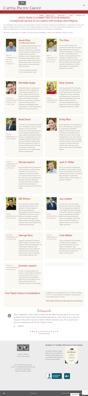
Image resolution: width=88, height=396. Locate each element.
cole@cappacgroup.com (52, 237)
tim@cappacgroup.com (52, 57)
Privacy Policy (33, 393)
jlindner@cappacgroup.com (53, 216)
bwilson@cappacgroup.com (12, 216)
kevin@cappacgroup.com (12, 57)
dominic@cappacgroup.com (12, 267)
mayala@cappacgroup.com (12, 100)
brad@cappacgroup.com (11, 136)
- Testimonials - (44, 310)
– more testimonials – (44, 333)
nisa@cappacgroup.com (52, 100)
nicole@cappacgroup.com (12, 163)
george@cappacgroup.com (12, 237)
